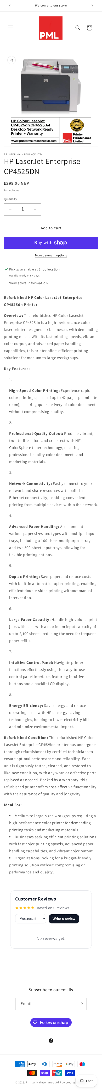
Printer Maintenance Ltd (42, 1082)
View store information (28, 283)
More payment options (51, 255)
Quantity (10, 199)
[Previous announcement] (9, 5)
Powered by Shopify (73, 1082)
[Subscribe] (81, 1004)
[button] (10, 28)
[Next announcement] (92, 5)
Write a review (64, 919)
